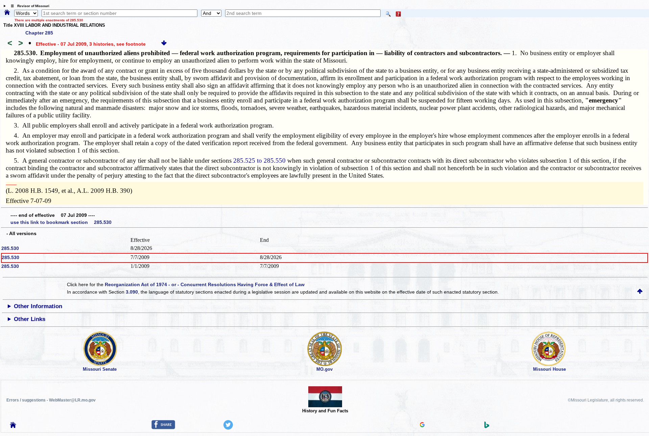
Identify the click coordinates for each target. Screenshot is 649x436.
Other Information (38, 306)
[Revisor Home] (13, 426)
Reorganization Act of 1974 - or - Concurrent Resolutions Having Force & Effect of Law (205, 284)
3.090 (132, 292)
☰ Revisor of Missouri (28, 6)
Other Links (29, 319)
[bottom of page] (164, 44)
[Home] (7, 12)
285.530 (10, 248)
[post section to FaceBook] (163, 427)
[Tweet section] (228, 428)
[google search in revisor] (422, 425)
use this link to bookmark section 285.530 (61, 222)
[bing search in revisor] (486, 426)
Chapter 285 (39, 33)
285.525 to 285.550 (259, 160)
